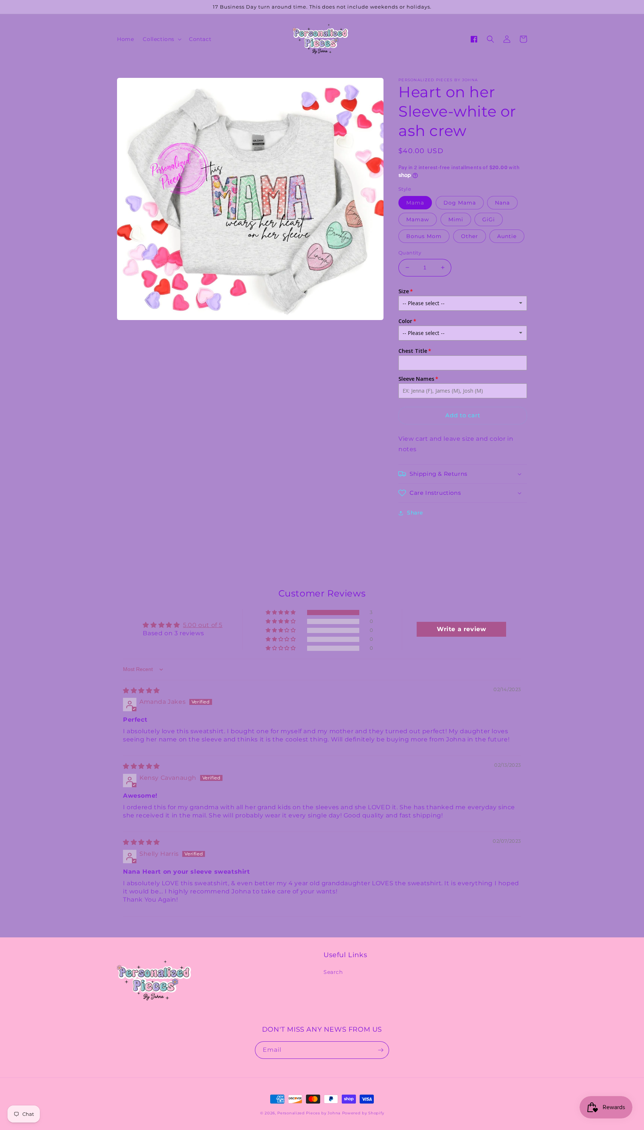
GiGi (488, 219)
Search (333, 972)
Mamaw (417, 219)
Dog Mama (459, 202)
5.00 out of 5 (202, 625)
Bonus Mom (424, 236)
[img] (141, 690)
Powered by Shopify (363, 1113)
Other (469, 236)
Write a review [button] (461, 629)
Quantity (409, 253)
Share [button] (415, 512)
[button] (161, 39)
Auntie (507, 236)
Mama (415, 202)
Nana (502, 202)
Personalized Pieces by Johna (309, 1113)
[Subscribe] (380, 1050)
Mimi (455, 219)
